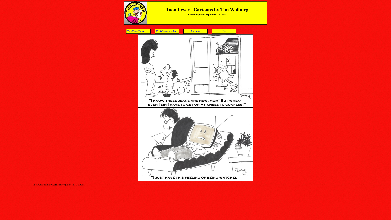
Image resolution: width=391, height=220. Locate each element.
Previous (195, 31)
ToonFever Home (135, 31)
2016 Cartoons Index (166, 31)
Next (224, 31)
